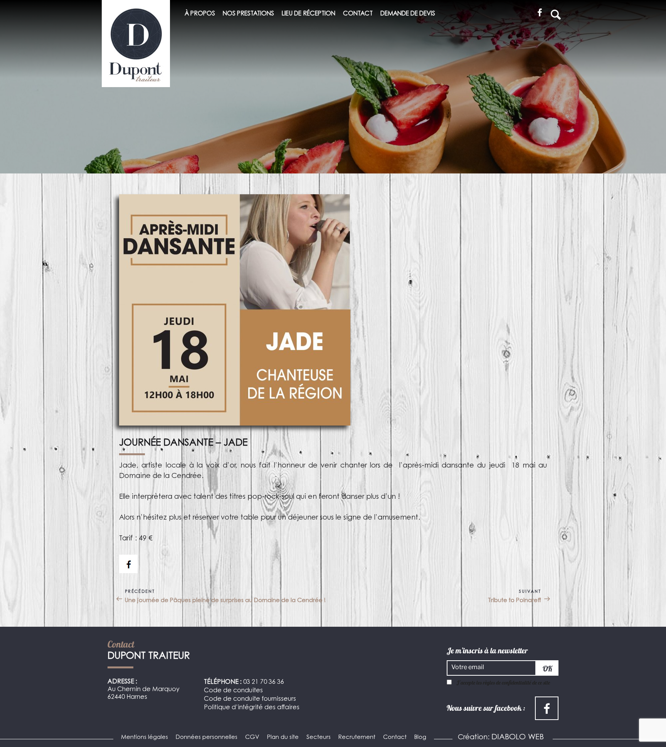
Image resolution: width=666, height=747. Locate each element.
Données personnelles (206, 737)
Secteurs (318, 737)
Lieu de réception (308, 14)
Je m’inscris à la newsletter (487, 650)
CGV (252, 737)
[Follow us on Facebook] (128, 564)
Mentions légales (144, 737)
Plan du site (283, 737)
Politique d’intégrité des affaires (251, 708)
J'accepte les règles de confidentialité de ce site (503, 682)
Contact (358, 14)
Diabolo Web (517, 737)
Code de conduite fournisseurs (250, 699)
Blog (420, 737)
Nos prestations (248, 14)
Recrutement (356, 737)
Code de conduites (233, 691)
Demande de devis (407, 14)
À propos (200, 14)
